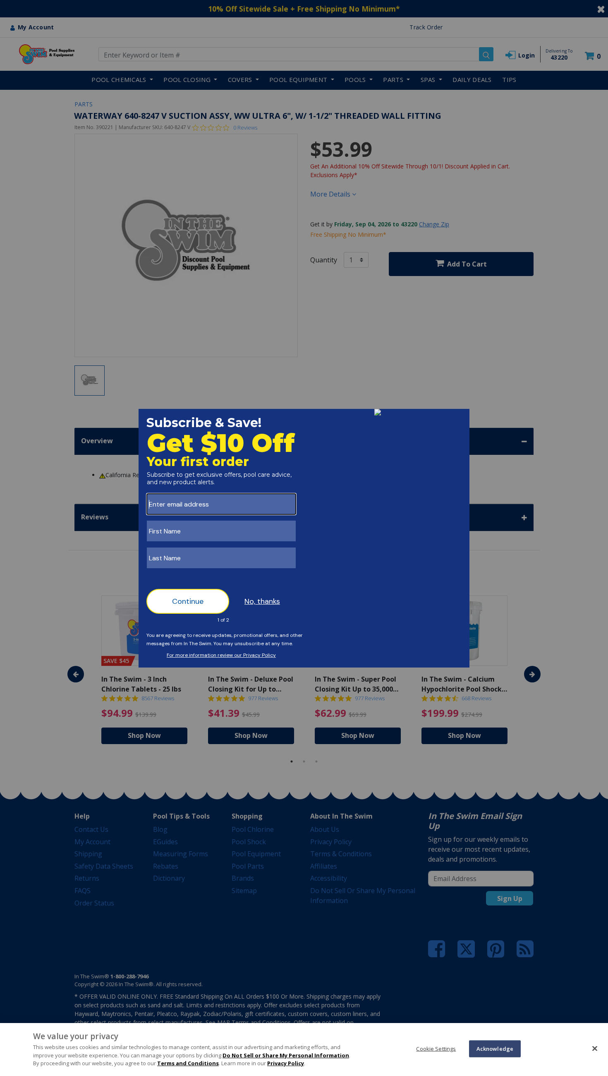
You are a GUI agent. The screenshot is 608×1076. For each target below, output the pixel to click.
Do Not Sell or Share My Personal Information (286, 1055)
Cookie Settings (436, 1048)
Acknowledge (494, 1048)
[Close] (595, 1048)
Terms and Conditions (188, 1063)
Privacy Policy (285, 1063)
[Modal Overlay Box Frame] (304, 538)
